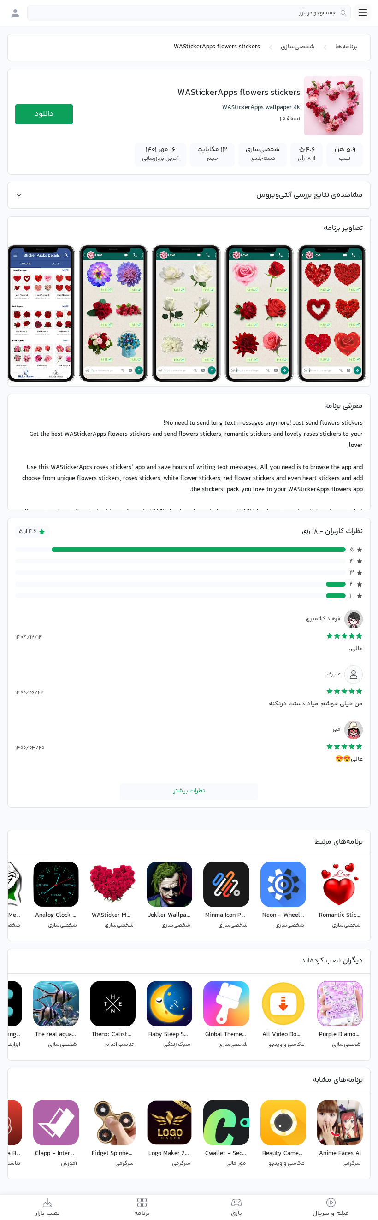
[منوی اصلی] (362, 12)
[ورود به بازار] (15, 13)
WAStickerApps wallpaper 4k (261, 108)
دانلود (44, 114)
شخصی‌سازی (297, 47)
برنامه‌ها (346, 47)
